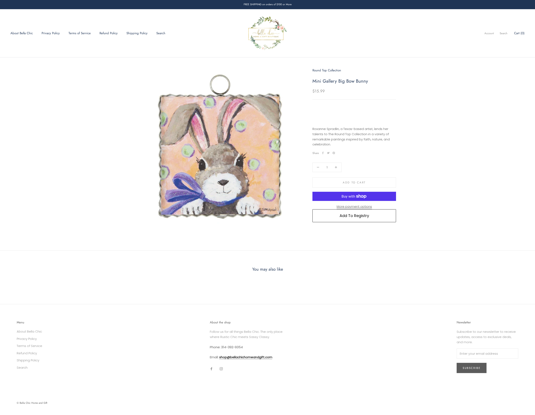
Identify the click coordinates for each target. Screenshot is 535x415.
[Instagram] (221, 368)
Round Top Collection (326, 70)
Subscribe (471, 368)
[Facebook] (323, 153)
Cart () (519, 33)
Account (489, 33)
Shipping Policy (137, 33)
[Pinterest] (333, 153)
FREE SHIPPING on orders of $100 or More (268, 4)
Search (160, 33)
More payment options (354, 206)
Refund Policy (108, 33)
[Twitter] (328, 153)
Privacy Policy (51, 33)
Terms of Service (80, 33)
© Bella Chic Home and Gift (32, 403)
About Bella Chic (21, 33)
